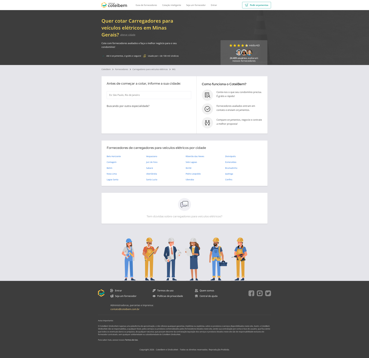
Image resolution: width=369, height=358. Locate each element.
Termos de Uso (131, 340)
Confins (228, 179)
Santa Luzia (151, 179)
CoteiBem (106, 69)
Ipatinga (229, 173)
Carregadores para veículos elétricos (150, 69)
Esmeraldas (230, 162)
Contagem (111, 162)
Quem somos (207, 290)
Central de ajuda (209, 296)
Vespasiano (151, 156)
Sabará (149, 168)
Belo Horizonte (114, 156)
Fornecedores (121, 69)
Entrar (118, 290)
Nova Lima (112, 173)
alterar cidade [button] (127, 34)
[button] (256, 5)
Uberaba (190, 179)
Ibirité (188, 168)
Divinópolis (230, 156)
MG (173, 69)
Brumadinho (231, 168)
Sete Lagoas (191, 162)
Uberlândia (151, 173)
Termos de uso (165, 290)
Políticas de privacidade (170, 296)
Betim (109, 168)
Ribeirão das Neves (195, 156)
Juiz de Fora (151, 162)
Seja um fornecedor (126, 296)
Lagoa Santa (112, 179)
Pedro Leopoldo (193, 173)
